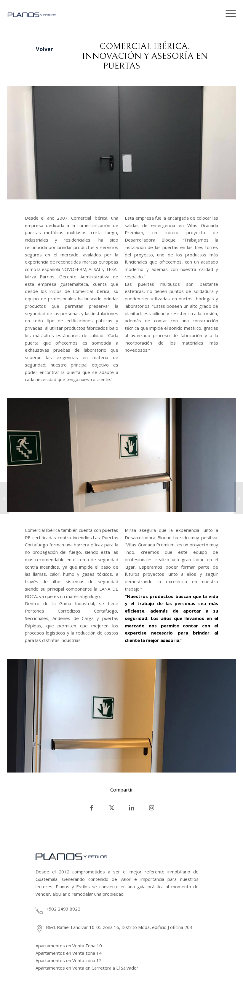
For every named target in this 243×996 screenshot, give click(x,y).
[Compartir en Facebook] (92, 808)
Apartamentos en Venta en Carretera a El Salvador (87, 968)
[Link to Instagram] (151, 808)
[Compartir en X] (112, 808)
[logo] (38, 22)
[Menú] (228, 13)
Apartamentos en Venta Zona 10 (69, 946)
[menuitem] (228, 13)
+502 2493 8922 (63, 909)
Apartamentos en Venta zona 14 (69, 953)
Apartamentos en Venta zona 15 (69, 960)
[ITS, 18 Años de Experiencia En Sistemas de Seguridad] (238, 498)
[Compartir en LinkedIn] (131, 808)
